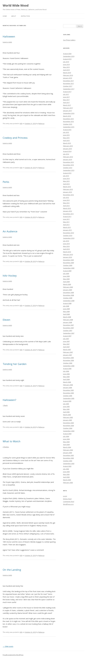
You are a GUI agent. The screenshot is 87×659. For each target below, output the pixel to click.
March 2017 (67, 105)
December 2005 (68, 390)
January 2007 (67, 355)
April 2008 (66, 314)
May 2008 (66, 311)
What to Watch (11, 441)
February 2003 (68, 483)
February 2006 (68, 385)
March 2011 (67, 227)
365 (21, 124)
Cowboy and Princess (15, 137)
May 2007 (66, 344)
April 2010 (66, 249)
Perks (6, 181)
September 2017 (68, 89)
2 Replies (6, 447)
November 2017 (68, 83)
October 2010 (67, 235)
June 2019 (66, 64)
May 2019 (66, 67)
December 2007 (68, 325)
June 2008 (66, 309)
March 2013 (67, 187)
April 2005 (66, 412)
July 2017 (66, 94)
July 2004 (66, 436)
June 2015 (66, 135)
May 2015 (66, 138)
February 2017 (68, 108)
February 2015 (68, 146)
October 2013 (67, 168)
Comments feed (68, 502)
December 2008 (68, 292)
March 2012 (67, 208)
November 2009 (68, 263)
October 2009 (67, 265)
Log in (65, 496)
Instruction (25, 16)
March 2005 (67, 415)
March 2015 (67, 143)
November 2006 (68, 360)
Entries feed (67, 499)
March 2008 (67, 317)
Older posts (8, 646)
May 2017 (66, 100)
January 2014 (67, 159)
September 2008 (68, 301)
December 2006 (68, 358)
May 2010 (66, 246)
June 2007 (66, 341)
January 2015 (67, 149)
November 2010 (68, 233)
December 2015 (68, 119)
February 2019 (68, 75)
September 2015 (68, 127)
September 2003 (68, 464)
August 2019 (67, 59)
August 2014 (67, 151)
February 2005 (68, 417)
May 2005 (66, 409)
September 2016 (68, 113)
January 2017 (67, 111)
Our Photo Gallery (69, 40)
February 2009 (68, 287)
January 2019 (67, 78)
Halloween (9, 36)
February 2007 (68, 352)
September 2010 (68, 238)
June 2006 (66, 374)
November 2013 (68, 165)
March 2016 (67, 116)
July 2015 (66, 132)
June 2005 (66, 407)
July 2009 (66, 273)
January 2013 (67, 192)
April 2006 (66, 379)
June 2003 (66, 472)
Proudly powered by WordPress (13, 655)
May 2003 (66, 474)
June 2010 (66, 244)
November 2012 (68, 195)
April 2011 (66, 225)
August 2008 (67, 303)
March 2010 (67, 252)
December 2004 (68, 423)
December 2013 (68, 162)
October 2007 (67, 331)
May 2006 (66, 377)
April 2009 (66, 282)
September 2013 (68, 170)
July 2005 (66, 404)
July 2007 (66, 339)
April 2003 (66, 477)
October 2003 (67, 461)
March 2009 (67, 284)
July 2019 (66, 62)
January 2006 (67, 388)
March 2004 (67, 447)
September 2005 (68, 398)
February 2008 (68, 320)
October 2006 (67, 363)
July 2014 (66, 154)
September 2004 (68, 431)
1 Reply (5, 405)
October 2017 (67, 86)
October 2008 (67, 298)
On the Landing (12, 569)
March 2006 (67, 382)
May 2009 (66, 279)
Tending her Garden (15, 364)
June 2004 (66, 439)
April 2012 (66, 206)
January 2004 (67, 453)
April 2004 (66, 445)
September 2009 (68, 268)
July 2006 (66, 371)
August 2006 (67, 369)
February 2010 (68, 254)
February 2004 (68, 450)
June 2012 (66, 200)
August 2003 (67, 466)
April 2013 (66, 184)
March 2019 (67, 73)
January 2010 (67, 257)
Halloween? (9, 400)
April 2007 (66, 347)
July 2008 (66, 306)
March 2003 (67, 480)
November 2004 (68, 426)
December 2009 (68, 260)
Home (5, 16)
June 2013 (66, 178)
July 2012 (66, 197)
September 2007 (68, 333)
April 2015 (66, 140)
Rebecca (41, 124)
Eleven (6, 319)
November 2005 (68, 393)
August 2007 (67, 336)
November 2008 (68, 295)
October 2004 (67, 428)
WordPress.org (68, 504)
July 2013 (66, 176)
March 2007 (67, 350)
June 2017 (66, 97)
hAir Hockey (10, 275)
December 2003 (68, 455)
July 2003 (66, 469)
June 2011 (66, 219)
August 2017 (67, 92)
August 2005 (67, 401)
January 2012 (67, 211)
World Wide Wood (16, 5)
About (13, 16)
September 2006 (68, 366)
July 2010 (66, 241)
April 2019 (66, 70)
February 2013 (68, 189)
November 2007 (68, 328)
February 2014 (68, 157)
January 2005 (67, 420)
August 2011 (67, 216)
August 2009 (67, 271)
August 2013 (67, 173)
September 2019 (68, 56)
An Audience (10, 231)
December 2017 (68, 81)
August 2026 (67, 54)
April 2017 (66, 102)
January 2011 (67, 230)
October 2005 (67, 396)
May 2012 (66, 203)
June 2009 (66, 276)
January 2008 (67, 322)
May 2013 (66, 181)
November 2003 (68, 458)
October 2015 (67, 124)
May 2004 (66, 442)
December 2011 (68, 214)
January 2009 (67, 290)
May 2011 (66, 222)
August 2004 (67, 434)
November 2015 (68, 121)
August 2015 (67, 130)
